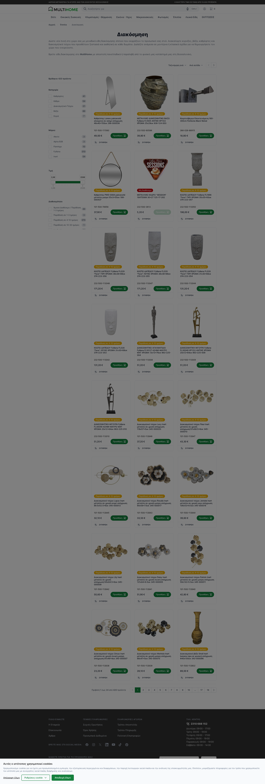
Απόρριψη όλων (11, 777)
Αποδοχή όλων (63, 777)
